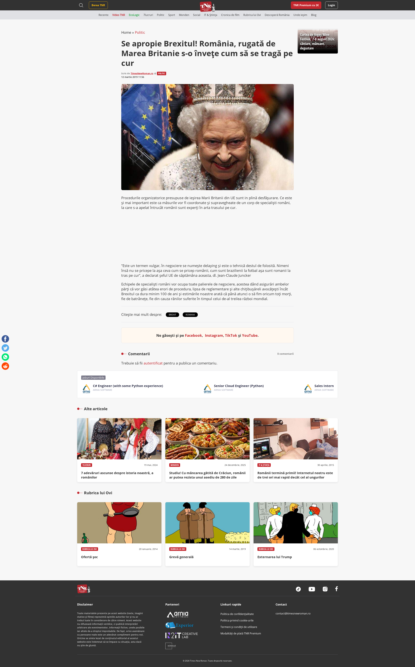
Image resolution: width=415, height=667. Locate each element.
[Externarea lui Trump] (296, 534)
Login (331, 5)
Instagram (214, 335)
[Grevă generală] (207, 534)
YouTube (250, 335)
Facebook (193, 335)
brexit (172, 314)
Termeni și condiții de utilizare (238, 627)
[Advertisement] (207, 236)
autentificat (153, 363)
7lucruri (86, 465)
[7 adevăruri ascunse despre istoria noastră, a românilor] (119, 450)
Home (126, 32)
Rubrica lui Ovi (89, 549)
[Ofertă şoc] (119, 534)
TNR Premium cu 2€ (306, 5)
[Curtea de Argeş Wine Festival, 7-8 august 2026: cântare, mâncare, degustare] (318, 42)
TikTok (231, 335)
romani (190, 314)
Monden (175, 465)
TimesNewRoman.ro (142, 73)
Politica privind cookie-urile (237, 620)
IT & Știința (264, 465)
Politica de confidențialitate (237, 614)
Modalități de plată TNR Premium (240, 633)
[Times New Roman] (207, 6)
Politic (140, 32)
